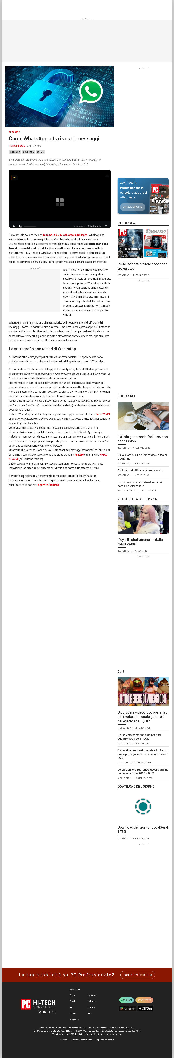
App (71, 1007)
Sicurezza (28, 152)
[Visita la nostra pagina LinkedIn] (44, 1012)
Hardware (92, 995)
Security (14, 132)
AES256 (79, 454)
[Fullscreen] (106, 226)
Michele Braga (17, 146)
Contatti (63, 1039)
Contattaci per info (138, 975)
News (72, 995)
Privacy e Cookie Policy (81, 1039)
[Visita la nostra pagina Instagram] (40, 1012)
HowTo (73, 1013)
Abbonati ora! (132, 206)
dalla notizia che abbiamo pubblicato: (65, 235)
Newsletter (144, 1000)
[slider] (30, 226)
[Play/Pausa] (14, 226)
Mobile (73, 1001)
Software (92, 1001)
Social (40, 152)
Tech (90, 1013)
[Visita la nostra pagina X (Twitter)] (49, 1012)
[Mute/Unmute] (20, 226)
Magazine (74, 1019)
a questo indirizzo (48, 485)
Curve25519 (102, 414)
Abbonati (126, 1000)
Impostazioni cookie (105, 1039)
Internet (15, 152)
